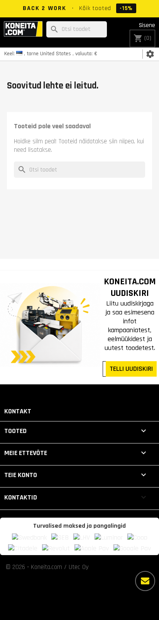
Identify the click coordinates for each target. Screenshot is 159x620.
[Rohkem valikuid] (145, 581)
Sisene (147, 25)
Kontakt (17, 411)
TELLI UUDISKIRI (131, 368)
